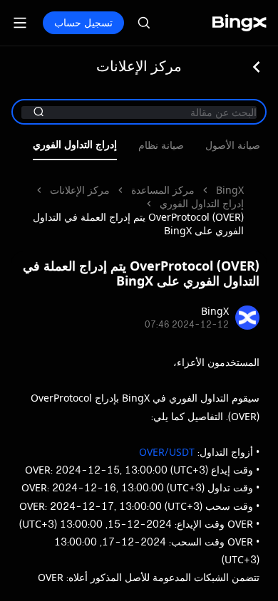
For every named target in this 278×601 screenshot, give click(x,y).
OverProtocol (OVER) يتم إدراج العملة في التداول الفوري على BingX (138, 223)
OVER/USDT (167, 452)
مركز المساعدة (163, 190)
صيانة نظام (161, 146)
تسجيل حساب (83, 22)
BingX (230, 190)
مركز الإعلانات (80, 190)
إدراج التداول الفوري (75, 145)
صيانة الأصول (232, 146)
